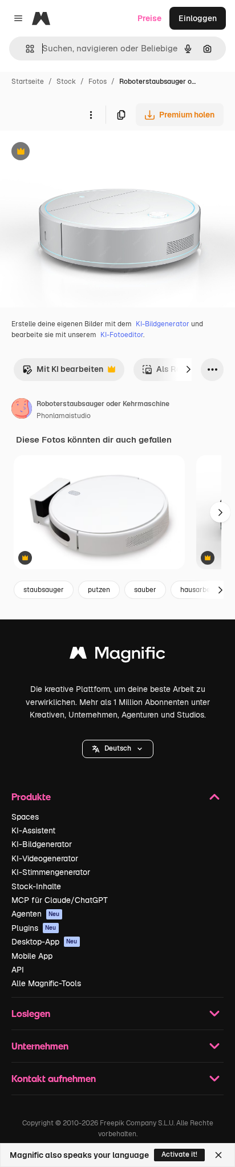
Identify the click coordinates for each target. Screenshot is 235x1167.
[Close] (218, 1155)
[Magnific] (117, 655)
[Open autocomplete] (25, 48)
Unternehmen (39, 1046)
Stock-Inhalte (36, 886)
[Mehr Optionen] (90, 114)
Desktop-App (44, 942)
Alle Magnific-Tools (46, 983)
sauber (145, 589)
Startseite (27, 81)
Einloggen (198, 18)
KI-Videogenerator (44, 858)
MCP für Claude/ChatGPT (59, 900)
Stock (66, 81)
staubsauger (43, 589)
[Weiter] (188, 369)
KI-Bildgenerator (162, 324)
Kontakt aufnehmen (53, 1078)
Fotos (97, 81)
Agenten (35, 914)
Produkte (31, 797)
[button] (117, 749)
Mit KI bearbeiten (62, 372)
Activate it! (179, 1154)
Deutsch (117, 748)
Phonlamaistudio (64, 415)
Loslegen (30, 1013)
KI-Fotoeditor (121, 334)
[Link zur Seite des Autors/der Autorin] (21, 410)
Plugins (33, 928)
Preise (149, 18)
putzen (99, 589)
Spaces (25, 817)
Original (73, 152)
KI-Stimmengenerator (50, 872)
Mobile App (31, 956)
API (17, 970)
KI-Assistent (33, 830)
